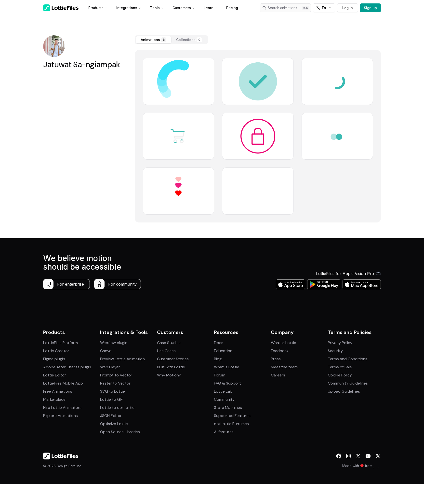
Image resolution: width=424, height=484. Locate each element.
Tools (155, 8)
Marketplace (54, 399)
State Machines (228, 407)
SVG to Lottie (112, 391)
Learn (208, 8)
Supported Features (232, 415)
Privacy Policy (340, 342)
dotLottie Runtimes (231, 423)
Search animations (282, 8)
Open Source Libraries (120, 431)
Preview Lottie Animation (122, 358)
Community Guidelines (348, 383)
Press (276, 358)
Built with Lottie (171, 367)
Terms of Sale (340, 367)
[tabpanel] (258, 136)
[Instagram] (348, 456)
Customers (181, 8)
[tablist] (171, 39)
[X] (358, 456)
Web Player (110, 367)
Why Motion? (169, 375)
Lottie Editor (54, 375)
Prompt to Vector (116, 375)
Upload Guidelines (344, 391)
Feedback (280, 350)
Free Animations (57, 391)
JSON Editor (111, 415)
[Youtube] (368, 456)
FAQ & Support (227, 383)
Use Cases (166, 350)
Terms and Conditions (347, 358)
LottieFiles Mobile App (63, 383)
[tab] (153, 39)
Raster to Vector (115, 383)
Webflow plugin (113, 342)
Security (335, 350)
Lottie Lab (223, 391)
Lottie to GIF (111, 399)
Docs (218, 342)
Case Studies (169, 342)
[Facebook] (339, 456)
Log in (347, 8)
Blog (218, 358)
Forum (219, 375)
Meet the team (284, 367)
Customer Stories (173, 358)
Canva (105, 350)
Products (96, 8)
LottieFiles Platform (60, 342)
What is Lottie (226, 367)
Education (223, 350)
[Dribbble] (378, 456)
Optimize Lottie (114, 423)
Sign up (370, 8)
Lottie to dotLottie (117, 407)
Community (224, 399)
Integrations (126, 8)
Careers (278, 375)
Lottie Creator (56, 350)
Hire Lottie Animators (62, 407)
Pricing (232, 8)
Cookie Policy (340, 375)
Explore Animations (60, 415)
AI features (224, 431)
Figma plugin (54, 358)
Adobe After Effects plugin (67, 367)
